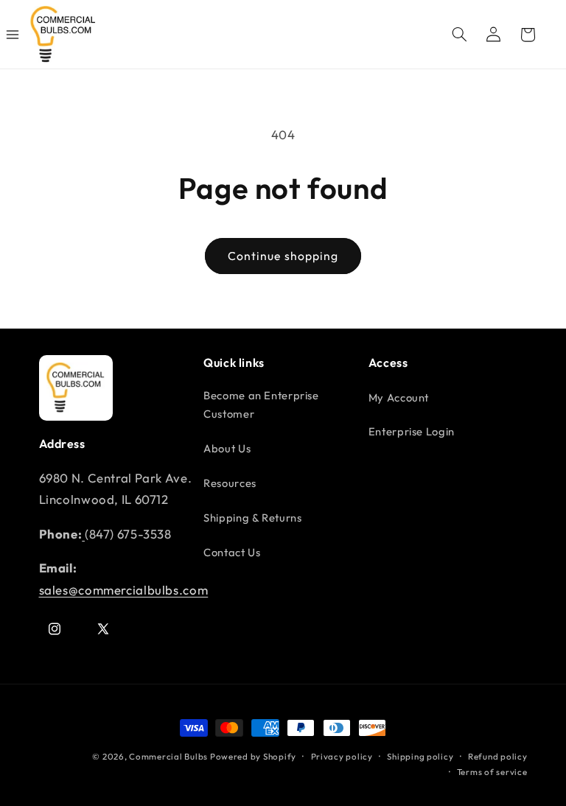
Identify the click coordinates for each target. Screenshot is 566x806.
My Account (398, 397)
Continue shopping (283, 255)
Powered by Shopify (253, 756)
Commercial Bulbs (169, 756)
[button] (459, 35)
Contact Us (231, 552)
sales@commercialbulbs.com (124, 590)
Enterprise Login (411, 431)
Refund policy (498, 756)
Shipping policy (420, 756)
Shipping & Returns (252, 518)
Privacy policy (342, 756)
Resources (229, 483)
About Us (227, 448)
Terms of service (492, 771)
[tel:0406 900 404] (83, 534)
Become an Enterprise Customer (261, 404)
